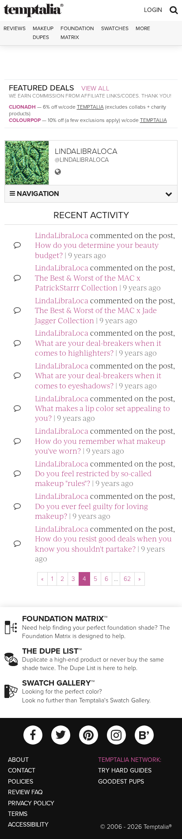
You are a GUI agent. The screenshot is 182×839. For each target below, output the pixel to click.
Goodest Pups (121, 781)
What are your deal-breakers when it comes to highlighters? (98, 347)
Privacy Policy (31, 803)
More (143, 28)
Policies (20, 781)
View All (95, 88)
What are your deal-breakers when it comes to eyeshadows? (98, 380)
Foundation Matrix (77, 32)
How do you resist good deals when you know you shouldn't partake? (103, 543)
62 (127, 579)
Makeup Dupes (43, 32)
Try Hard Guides (125, 770)
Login (153, 10)
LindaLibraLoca (61, 235)
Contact (21, 770)
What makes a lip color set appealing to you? (102, 413)
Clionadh (22, 107)
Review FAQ (25, 792)
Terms (17, 814)
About (18, 760)
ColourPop (25, 120)
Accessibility (28, 824)
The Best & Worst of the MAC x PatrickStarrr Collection (87, 282)
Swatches (115, 28)
